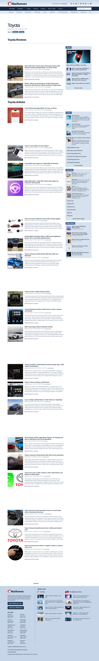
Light (34, 654)
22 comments (35, 378)
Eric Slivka (47, 69)
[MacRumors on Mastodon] (81, 3)
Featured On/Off (11, 654)
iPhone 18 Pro (28, 12)
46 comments (35, 175)
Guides (29, 8)
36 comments (35, 250)
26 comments (35, 394)
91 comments (35, 322)
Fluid (24, 654)
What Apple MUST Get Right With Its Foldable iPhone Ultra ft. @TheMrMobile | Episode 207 (82, 602)
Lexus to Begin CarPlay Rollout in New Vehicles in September (43, 400)
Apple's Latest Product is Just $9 (79, 246)
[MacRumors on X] (78, 3)
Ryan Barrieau (23, 635)
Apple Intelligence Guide (73, 147)
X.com (11, 617)
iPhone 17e (83, 12)
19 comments (35, 411)
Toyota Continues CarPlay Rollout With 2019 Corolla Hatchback (44, 455)
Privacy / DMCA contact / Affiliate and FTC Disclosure (18, 649)
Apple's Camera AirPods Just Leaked (80, 83)
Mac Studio (19, 12)
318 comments (35, 559)
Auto (31, 654)
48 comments (35, 157)
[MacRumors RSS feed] (88, 3)
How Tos (35, 8)
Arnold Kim (10, 614)
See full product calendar (78, 218)
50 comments (35, 338)
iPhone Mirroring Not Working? (74, 150)
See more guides (78, 165)
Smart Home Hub (71, 209)
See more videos (78, 88)
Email (9, 617)
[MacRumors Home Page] (17, 4)
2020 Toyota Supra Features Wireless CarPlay (39, 327)
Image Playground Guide (73, 159)
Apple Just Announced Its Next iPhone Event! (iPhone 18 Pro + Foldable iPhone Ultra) (81, 74)
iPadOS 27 (52, 12)
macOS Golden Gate (63, 12)
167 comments (35, 486)
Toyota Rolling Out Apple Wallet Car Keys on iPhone (41, 108)
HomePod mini (71, 206)
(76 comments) (35, 97)
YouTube (42, 592)
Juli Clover (10, 619)
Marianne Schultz (23, 630)
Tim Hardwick (47, 165)
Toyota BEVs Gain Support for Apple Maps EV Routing (41, 163)
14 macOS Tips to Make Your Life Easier (77, 156)
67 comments (35, 303)
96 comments (35, 541)
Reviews (43, 8)
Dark (36, 654)
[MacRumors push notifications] (86, 3)
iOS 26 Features (75, 115)
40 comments (35, 120)
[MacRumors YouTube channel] (83, 3)
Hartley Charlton (48, 147)
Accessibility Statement (12, 651)
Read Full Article (28, 79)
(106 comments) (36, 79)
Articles (21, 32)
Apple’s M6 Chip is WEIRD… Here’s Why (76, 65)
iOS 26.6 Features (76, 124)
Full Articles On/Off (18, 654)
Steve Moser (10, 640)
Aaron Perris (22, 640)
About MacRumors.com (15, 603)
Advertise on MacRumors (16, 607)
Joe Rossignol (48, 110)
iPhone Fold (37, 12)
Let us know (64, 3)
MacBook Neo (74, 12)
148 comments (35, 194)
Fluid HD (27, 654)
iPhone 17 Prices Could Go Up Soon (80, 239)
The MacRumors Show (75, 592)
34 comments (35, 467)
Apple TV (69, 212)
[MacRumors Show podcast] (71, 3)
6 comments (35, 267)
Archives (36, 583)
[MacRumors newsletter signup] (90, 3)
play (78, 56)
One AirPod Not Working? (73, 162)
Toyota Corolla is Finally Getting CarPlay (37, 291)
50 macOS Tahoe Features (78, 131)
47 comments (35, 230)
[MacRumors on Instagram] (73, 3)
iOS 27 (45, 12)
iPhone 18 (69, 215)
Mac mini (11, 12)
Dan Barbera (10, 635)
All (90, 12)
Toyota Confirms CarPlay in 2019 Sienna (37, 382)
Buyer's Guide (51, 8)
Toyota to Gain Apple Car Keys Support (37, 146)
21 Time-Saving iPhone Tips (74, 153)
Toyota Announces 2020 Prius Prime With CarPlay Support (42, 219)
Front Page (12, 8)
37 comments (35, 451)
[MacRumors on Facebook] (76, 3)
